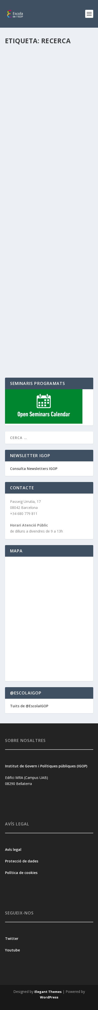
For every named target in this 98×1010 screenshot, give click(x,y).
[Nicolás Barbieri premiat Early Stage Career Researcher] (49, 183)
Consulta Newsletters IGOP (33, 468)
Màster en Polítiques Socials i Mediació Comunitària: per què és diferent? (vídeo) (49, 288)
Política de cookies (21, 872)
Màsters (15, 306)
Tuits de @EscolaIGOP (29, 706)
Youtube (13, 950)
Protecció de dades (21, 861)
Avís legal (13, 849)
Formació (69, 111)
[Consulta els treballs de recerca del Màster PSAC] (49, 69)
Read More (23, 142)
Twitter (11, 938)
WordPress (49, 997)
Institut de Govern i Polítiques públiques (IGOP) (46, 766)
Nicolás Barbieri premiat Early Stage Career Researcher (46, 217)
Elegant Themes (48, 991)
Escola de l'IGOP (25, 111)
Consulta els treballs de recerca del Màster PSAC (39, 101)
